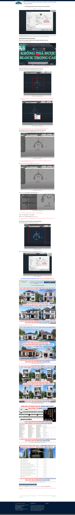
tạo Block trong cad (33, 218)
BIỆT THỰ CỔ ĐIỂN (26, 3)
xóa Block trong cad (35, 160)
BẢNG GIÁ (30, 3)
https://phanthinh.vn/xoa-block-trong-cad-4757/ (28, 161)
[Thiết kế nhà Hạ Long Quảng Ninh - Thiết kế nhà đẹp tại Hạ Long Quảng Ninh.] (18, 2)
